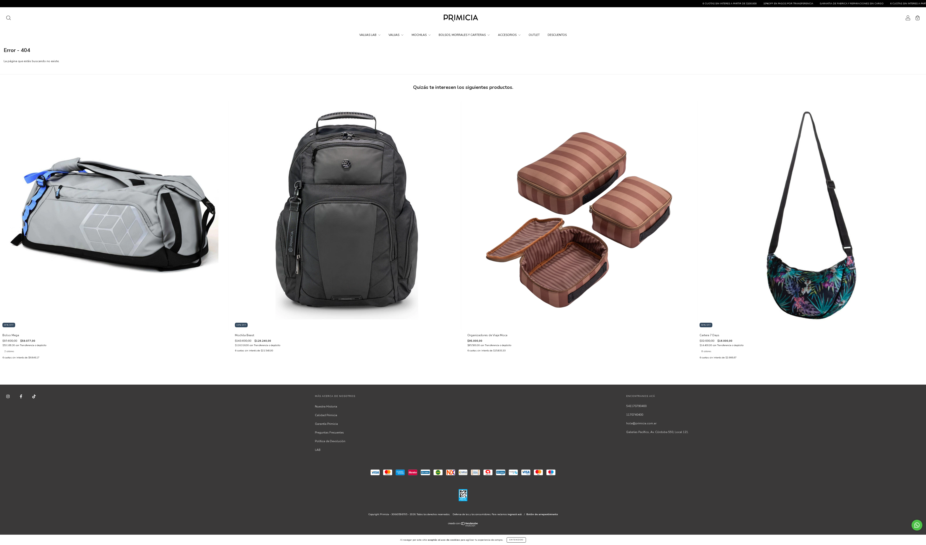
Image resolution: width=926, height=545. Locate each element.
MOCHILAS (419, 35)
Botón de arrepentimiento (542, 514)
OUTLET (534, 35)
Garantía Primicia (326, 424)
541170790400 (636, 406)
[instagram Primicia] (8, 396)
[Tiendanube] (463, 525)
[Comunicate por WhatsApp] (917, 525)
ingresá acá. (515, 514)
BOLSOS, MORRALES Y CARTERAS (462, 35)
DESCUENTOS (557, 35)
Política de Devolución (330, 441)
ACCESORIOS (507, 35)
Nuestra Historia (326, 406)
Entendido (516, 539)
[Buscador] (8, 19)
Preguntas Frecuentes (329, 432)
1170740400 (634, 415)
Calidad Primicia (326, 415)
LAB (317, 450)
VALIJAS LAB (368, 35)
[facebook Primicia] (21, 396)
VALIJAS (394, 35)
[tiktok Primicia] (34, 396)
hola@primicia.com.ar (641, 423)
